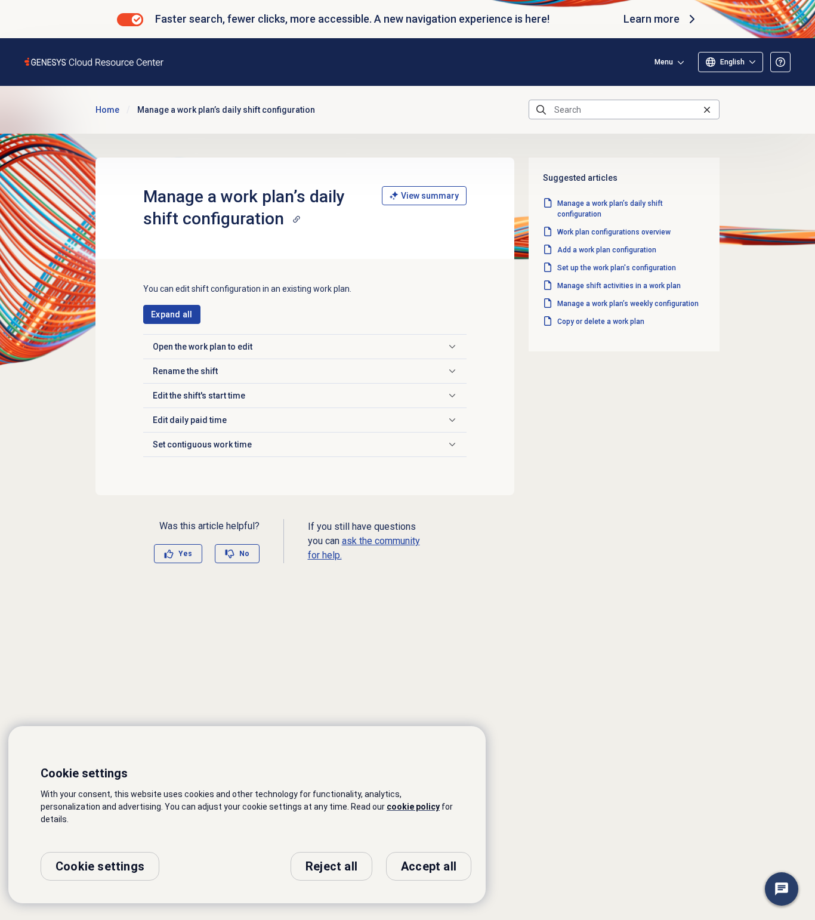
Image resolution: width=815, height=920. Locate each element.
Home (107, 110)
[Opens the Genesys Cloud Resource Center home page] (94, 61)
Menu (664, 62)
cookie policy (413, 806)
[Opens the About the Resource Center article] (780, 62)
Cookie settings (99, 866)
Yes (185, 553)
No (244, 553)
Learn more (651, 19)
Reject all (331, 866)
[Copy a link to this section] (296, 219)
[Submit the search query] (541, 110)
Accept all (428, 866)
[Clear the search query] (707, 109)
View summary (430, 195)
